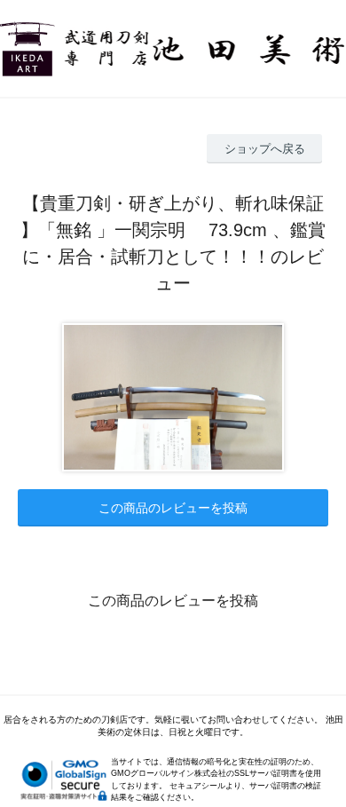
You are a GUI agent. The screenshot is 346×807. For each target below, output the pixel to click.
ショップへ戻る (264, 148)
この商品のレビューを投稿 (173, 508)
